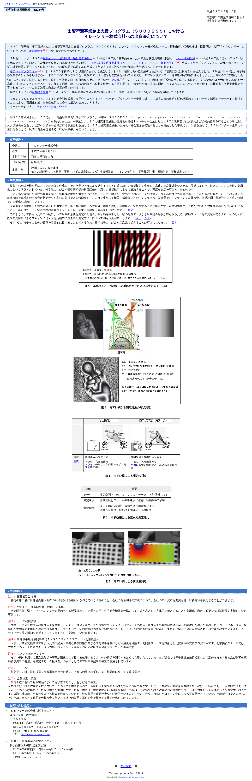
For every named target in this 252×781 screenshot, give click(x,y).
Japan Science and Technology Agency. (132, 777)
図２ (130, 209)
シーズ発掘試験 (185, 58)
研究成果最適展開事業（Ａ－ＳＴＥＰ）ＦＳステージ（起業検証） (133, 63)
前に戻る (126, 766)
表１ (138, 218)
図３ (174, 222)
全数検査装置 (40, 92)
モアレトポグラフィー (23, 71)
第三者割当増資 (33, 51)
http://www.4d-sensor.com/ (35, 734)
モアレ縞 (114, 79)
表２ (147, 218)
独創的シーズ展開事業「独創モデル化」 (67, 58)
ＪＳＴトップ (8, 4)
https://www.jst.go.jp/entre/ (52, 106)
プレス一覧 (24, 4)
